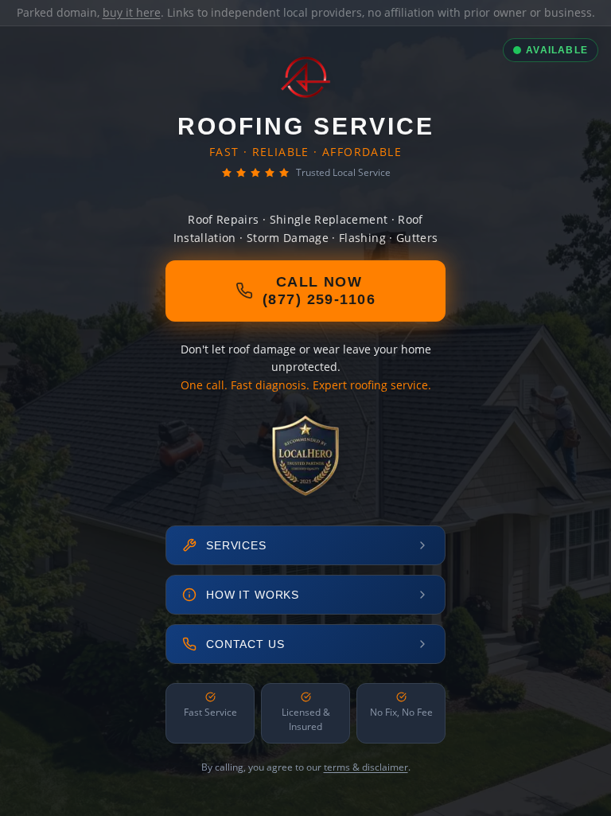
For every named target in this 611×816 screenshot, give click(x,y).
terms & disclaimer (366, 767)
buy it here (132, 12)
